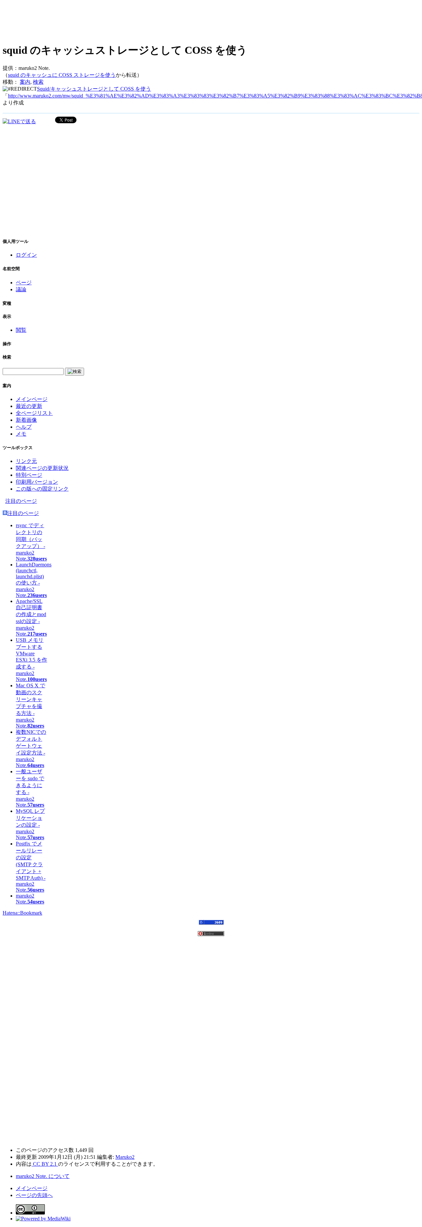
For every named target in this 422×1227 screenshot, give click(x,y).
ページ (24, 282)
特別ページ (29, 475)
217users (37, 634)
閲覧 (21, 330)
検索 (38, 82)
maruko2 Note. (25, 898)
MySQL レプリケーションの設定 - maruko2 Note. (30, 824)
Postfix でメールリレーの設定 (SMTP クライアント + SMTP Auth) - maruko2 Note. (30, 867)
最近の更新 (29, 406)
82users (35, 725)
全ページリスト (34, 413)
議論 (21, 289)
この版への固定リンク (42, 489)
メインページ (31, 399)
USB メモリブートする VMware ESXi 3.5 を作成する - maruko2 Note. (31, 659)
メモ (21, 434)
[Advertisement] (123, 20)
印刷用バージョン (37, 482)
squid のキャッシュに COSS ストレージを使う (62, 75)
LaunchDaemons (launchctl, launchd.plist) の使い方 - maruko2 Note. (33, 580)
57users (35, 805)
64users (35, 765)
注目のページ (21, 501)
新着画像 (26, 420)
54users (35, 901)
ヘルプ (24, 427)
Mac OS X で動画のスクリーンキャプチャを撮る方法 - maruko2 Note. (30, 705)
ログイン (26, 255)
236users (37, 595)
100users (37, 679)
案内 (25, 82)
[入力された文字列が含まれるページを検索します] (74, 372)
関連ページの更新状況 (42, 468)
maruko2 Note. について (43, 1176)
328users (37, 558)
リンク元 (26, 461)
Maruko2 (125, 1157)
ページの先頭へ (34, 1195)
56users (35, 890)
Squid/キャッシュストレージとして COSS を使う (94, 89)
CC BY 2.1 (45, 1164)
